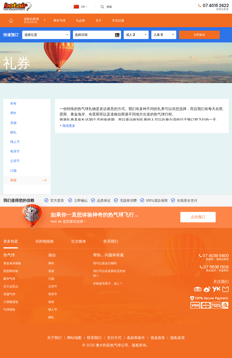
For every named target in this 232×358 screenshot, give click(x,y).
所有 (13, 103)
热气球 (9, 255)
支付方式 (114, 337)
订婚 (13, 170)
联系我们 (111, 241)
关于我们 (54, 337)
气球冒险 (9, 309)
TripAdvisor (198, 289)
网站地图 (74, 337)
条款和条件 (136, 337)
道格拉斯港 (31, 19)
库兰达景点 (10, 286)
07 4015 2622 (216, 7)
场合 (52, 255)
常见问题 (118, 20)
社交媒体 (78, 241)
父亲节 (15, 161)
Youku (216, 289)
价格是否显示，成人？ (108, 283)
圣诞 (13, 122)
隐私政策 (177, 337)
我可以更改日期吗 (105, 263)
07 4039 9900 (216, 257)
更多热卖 (10, 241)
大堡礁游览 (10, 302)
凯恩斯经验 (10, 271)
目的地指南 (45, 241)
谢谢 (13, 180)
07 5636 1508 (216, 268)
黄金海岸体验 (12, 263)
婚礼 (13, 132)
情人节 (15, 142)
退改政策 (157, 337)
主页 (11, 20)
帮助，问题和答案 (108, 255)
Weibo (207, 289)
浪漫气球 (9, 294)
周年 (13, 113)
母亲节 (15, 151)
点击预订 (198, 217)
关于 (99, 20)
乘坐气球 (59, 20)
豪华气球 (9, 279)
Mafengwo (225, 289)
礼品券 (80, 20)
